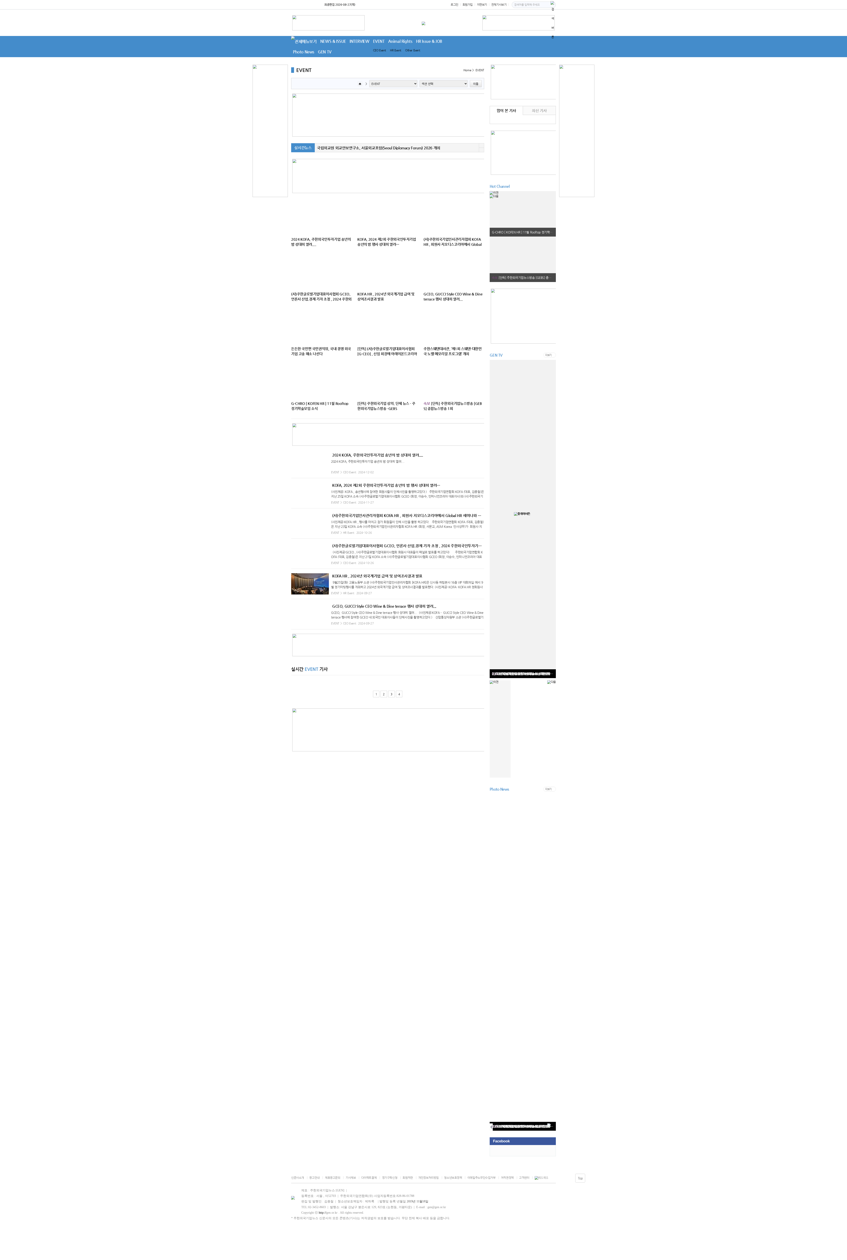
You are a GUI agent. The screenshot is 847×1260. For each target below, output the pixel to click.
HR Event (395, 50)
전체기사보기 (499, 4)
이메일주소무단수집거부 (481, 1177)
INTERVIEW (359, 41)
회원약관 (408, 1177)
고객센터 (524, 1177)
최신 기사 (539, 110)
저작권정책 (507, 1177)
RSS (545, 1177)
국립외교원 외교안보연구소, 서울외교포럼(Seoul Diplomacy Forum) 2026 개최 (378, 148)
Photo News (303, 51)
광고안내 (314, 1177)
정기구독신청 (389, 1177)
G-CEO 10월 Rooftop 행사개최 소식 (515, 1126)
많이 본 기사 (506, 110)
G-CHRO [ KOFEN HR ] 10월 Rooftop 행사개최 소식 (524, 673)
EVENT (379, 41)
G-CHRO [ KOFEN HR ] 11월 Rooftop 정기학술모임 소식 (524, 232)
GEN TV (325, 51)
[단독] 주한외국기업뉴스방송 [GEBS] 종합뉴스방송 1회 (524, 277)
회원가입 (468, 4)
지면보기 (482, 4)
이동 (475, 83)
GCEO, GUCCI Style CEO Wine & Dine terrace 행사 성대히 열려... (384, 606)
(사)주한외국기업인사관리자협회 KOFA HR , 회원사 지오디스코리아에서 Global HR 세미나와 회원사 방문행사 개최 (408, 515)
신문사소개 (297, 1177)
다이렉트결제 (369, 1177)
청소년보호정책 (453, 1177)
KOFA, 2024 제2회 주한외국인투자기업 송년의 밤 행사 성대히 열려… (386, 485)
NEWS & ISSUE (333, 41)
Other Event (412, 50)
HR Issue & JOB (429, 41)
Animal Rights (400, 41)
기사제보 (351, 1177)
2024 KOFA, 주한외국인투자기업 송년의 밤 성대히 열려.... (377, 455)
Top (580, 1178)
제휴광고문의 (332, 1177)
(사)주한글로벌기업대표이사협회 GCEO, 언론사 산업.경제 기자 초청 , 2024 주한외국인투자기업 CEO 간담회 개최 (408, 545)
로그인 (454, 4)
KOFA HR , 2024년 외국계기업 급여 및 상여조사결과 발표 (377, 576)
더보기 (548, 355)
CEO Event (379, 50)
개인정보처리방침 (428, 1177)
